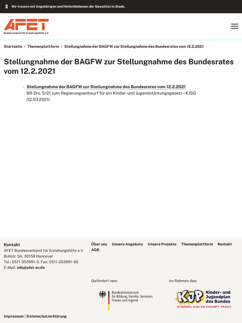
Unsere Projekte (162, 244)
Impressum (14, 316)
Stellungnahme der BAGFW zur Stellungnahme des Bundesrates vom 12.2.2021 (134, 46)
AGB (95, 250)
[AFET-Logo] (26, 33)
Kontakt (225, 244)
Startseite (13, 46)
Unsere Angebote (127, 244)
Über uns (99, 244)
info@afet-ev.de (31, 267)
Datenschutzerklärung (46, 316)
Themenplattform (43, 46)
